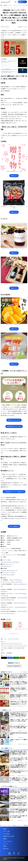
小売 (14, 648)
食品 (2, 650)
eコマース (6, 643)
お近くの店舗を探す (14, 526)
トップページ (4, 825)
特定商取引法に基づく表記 (8, 836)
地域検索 (5, 5)
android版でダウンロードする (14, 426)
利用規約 (5, 838)
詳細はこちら (14, 175)
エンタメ (10, 5)
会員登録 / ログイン (22, 1)
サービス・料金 (6, 831)
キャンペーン (4, 645)
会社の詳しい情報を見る (14, 666)
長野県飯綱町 (9, 653)
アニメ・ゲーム (21, 5)
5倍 (2, 643)
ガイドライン (6, 843)
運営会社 (5, 828)
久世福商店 (10, 648)
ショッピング (16, 645)
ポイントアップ (23, 645)
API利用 (4, 846)
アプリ (11, 643)
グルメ (9, 825)
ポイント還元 (4, 648)
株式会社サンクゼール (22, 26)
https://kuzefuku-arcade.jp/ (7, 574)
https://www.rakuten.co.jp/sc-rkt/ (9, 570)
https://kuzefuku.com (6, 566)
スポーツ (15, 5)
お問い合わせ (6, 848)
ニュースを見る (23, 671)
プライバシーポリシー (7, 841)
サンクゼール (10, 645)
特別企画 (18, 648)
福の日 (23, 648)
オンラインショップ (17, 643)
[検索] (15, 2)
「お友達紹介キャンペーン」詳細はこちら (14, 491)
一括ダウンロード (14, 633)
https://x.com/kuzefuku (15, 580)
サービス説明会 (6, 833)
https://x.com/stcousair (16, 582)
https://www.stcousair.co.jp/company (10, 562)
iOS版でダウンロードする (14, 420)
